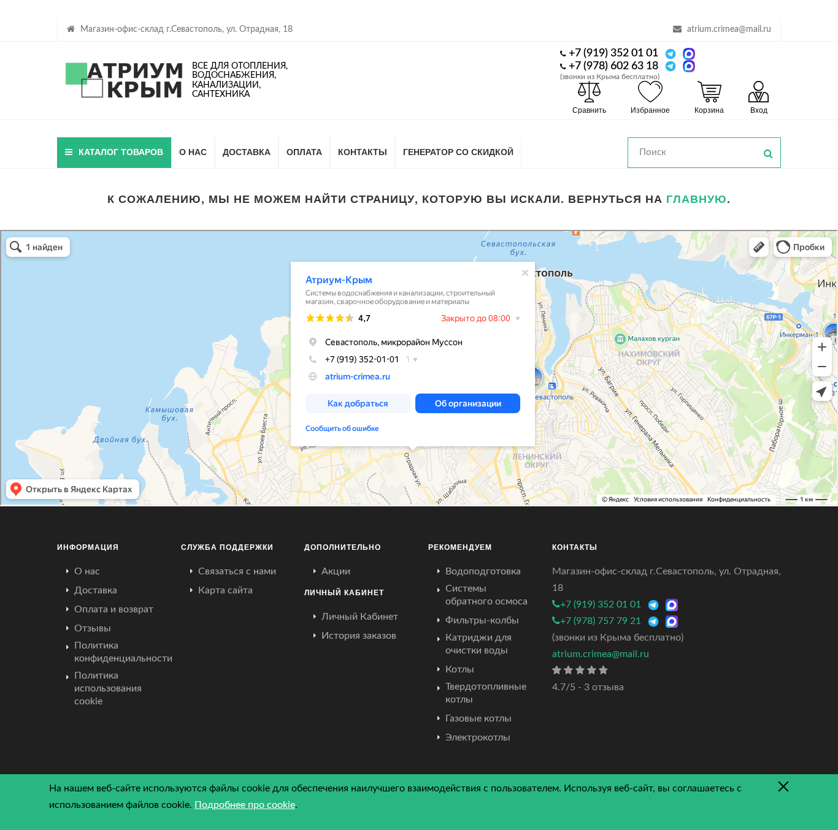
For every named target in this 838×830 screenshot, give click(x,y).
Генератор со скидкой (458, 151)
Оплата (304, 151)
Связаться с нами (237, 571)
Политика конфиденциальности (123, 652)
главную (696, 199)
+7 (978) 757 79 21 (600, 621)
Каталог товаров (121, 151)
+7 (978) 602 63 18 (613, 66)
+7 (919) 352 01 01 (613, 53)
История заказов (358, 636)
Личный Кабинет (359, 617)
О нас (193, 151)
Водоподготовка (483, 571)
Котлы (459, 669)
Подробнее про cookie (244, 805)
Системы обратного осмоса (486, 595)
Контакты (362, 151)
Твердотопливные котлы (485, 693)
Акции (335, 571)
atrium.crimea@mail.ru (729, 29)
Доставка (247, 151)
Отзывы (92, 628)
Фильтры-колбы (482, 620)
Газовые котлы (478, 718)
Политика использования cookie (108, 688)
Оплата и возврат (113, 609)
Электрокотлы (477, 737)
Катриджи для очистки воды (478, 644)
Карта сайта (225, 590)
